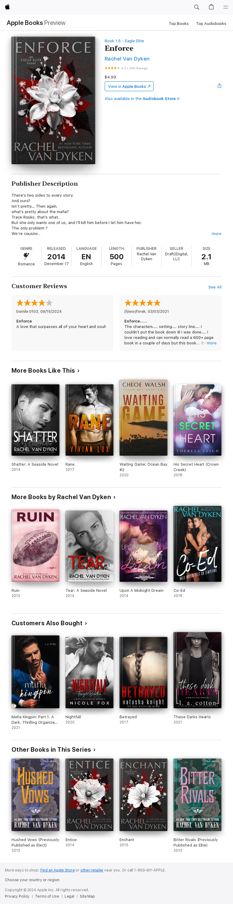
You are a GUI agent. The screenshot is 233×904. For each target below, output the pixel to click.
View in (127, 86)
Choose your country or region (32, 880)
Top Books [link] (179, 23)
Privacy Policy (17, 896)
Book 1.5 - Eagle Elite (124, 41)
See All (214, 287)
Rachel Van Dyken (127, 58)
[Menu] (225, 7)
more (216, 233)
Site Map (87, 896)
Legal (69, 896)
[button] (196, 7)
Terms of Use (47, 896)
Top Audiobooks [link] (211, 23)
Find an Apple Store (57, 870)
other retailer (91, 870)
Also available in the (140, 98)
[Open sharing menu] (219, 86)
